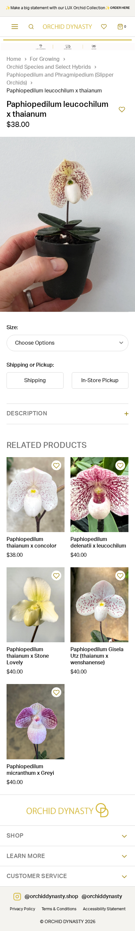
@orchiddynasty (102, 896)
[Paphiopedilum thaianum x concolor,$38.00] (36, 494)
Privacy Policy (22, 909)
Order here (120, 8)
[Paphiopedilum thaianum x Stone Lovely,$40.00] (36, 604)
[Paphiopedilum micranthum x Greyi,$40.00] (36, 721)
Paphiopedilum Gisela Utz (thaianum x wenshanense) (97, 656)
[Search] (31, 26)
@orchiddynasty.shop (51, 896)
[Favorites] (104, 26)
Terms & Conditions (59, 909)
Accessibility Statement (104, 909)
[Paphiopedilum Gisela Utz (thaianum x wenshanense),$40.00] (99, 604)
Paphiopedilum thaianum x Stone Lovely (28, 656)
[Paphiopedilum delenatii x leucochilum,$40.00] (99, 494)
